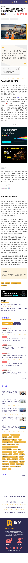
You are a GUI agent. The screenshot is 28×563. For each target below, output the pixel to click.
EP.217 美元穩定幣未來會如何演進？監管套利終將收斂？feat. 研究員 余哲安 (14, 507)
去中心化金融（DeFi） (16, 283)
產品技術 (3, 6)
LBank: (4, 339)
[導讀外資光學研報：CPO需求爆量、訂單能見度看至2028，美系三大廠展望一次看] (23, 411)
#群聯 (9, 469)
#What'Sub (5, 461)
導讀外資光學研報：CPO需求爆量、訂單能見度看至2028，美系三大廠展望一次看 (10, 410)
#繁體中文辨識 (6, 466)
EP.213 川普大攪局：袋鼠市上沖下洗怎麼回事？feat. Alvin (14, 512)
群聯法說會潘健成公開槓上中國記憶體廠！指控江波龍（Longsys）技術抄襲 (10, 427)
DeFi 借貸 (8, 283)
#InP (19, 449)
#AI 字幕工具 (15, 459)
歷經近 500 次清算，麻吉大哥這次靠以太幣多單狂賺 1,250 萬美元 (10, 392)
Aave (3, 283)
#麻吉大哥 (5, 437)
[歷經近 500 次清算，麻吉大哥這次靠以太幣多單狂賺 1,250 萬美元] (23, 394)
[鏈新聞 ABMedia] (14, 2)
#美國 (4, 459)
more (23, 378)
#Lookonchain (6, 434)
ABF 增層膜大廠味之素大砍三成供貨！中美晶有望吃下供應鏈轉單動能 (10, 401)
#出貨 (20, 439)
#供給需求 (14, 439)
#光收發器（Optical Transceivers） (10, 456)
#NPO (15, 451)
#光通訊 (21, 456)
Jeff (5, 13)
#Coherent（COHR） (7, 449)
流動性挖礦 (4, 285)
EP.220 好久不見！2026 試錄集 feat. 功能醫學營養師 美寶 (14, 496)
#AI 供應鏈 (16, 437)
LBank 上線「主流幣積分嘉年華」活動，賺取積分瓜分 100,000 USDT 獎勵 (14, 356)
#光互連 (15, 454)
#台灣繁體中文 (6, 464)
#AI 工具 (22, 459)
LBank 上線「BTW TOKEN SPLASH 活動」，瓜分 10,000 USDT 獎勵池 (14, 339)
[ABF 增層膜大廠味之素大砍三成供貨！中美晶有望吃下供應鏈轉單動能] (23, 403)
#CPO (15, 449)
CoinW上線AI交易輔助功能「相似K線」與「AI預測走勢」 (14, 331)
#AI (18, 444)
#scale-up (5, 454)
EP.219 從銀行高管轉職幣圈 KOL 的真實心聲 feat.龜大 (14, 502)
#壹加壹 (12, 464)
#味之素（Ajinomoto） (7, 442)
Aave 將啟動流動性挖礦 (8, 71)
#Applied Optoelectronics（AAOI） (10, 447)
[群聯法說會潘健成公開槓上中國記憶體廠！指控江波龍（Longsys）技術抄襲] (23, 429)
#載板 (8, 444)
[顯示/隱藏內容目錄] (16, 69)
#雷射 (8, 459)
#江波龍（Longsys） (15, 466)
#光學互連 (22, 454)
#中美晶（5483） (6, 439)
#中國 (10, 454)
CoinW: (4, 330)
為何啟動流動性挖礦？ (8, 72)
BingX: (4, 347)
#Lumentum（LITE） (7, 451)
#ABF (10, 437)
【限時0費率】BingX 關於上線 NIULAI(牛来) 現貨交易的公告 (14, 348)
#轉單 (13, 444)
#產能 (4, 444)
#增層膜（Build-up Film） (20, 442)
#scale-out (20, 451)
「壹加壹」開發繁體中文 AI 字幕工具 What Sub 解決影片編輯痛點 (10, 418)
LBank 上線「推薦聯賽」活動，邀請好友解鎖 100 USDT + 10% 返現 (14, 364)
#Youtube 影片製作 (14, 461)
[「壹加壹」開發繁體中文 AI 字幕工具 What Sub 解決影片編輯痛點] (23, 420)
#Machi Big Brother (15, 434)
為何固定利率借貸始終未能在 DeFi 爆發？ (12, 304)
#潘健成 (4, 469)
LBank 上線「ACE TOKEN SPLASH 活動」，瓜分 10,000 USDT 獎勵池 (14, 373)
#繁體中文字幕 (20, 464)
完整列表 (22, 319)
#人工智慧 (22, 461)
